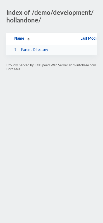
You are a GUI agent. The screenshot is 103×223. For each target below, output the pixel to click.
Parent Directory (34, 50)
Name (19, 38)
